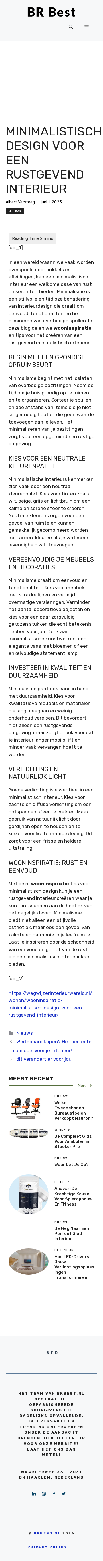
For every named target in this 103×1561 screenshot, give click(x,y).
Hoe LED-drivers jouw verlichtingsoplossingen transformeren (74, 1267)
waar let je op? (71, 1164)
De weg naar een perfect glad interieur (71, 1233)
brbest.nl (47, 1533)
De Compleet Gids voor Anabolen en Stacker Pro (73, 1141)
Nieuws (15, 211)
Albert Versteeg (20, 202)
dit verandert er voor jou (44, 1059)
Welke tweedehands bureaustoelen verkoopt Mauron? (73, 1110)
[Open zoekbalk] (71, 26)
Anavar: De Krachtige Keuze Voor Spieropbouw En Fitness (73, 1196)
